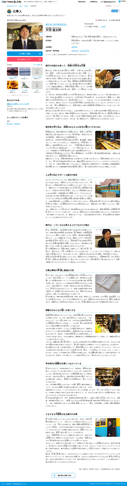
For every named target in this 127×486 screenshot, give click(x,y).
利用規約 (8, 484)
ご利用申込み (93, 1)
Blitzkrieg (12, 90)
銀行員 (26, 6)
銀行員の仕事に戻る (64, 475)
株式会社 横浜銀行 (13, 124)
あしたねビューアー (24, 59)
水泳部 (103, 26)
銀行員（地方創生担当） (56, 24)
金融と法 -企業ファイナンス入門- (18, 104)
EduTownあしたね (12, 6)
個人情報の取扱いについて (19, 484)
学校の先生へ (82, 1)
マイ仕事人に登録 (24, 54)
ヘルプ (3, 484)
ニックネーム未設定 (12, 76)
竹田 (37, 90)
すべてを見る (37, 65)
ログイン (109, 6)
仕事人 (20, 6)
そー (25, 76)
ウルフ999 (24, 90)
